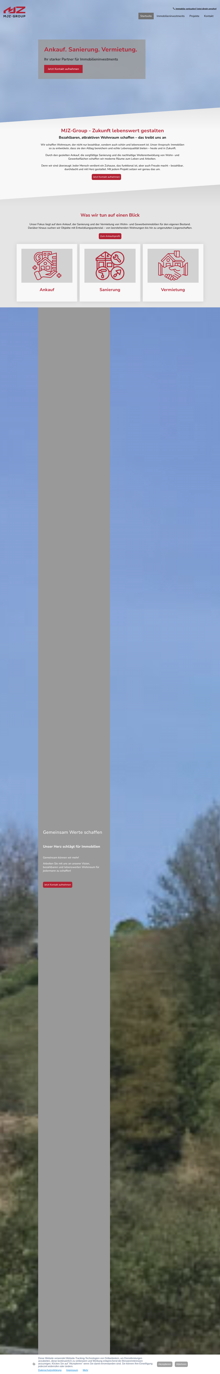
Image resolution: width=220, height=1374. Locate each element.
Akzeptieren (164, 1364)
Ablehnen (181, 1364)
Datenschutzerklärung (50, 1370)
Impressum (72, 1370)
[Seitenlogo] (14, 12)
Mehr (85, 1370)
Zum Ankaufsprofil (110, 236)
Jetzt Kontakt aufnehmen (63, 69)
